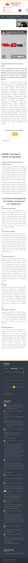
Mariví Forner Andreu (10, 526)
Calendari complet (8, 394)
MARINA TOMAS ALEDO (10, 429)
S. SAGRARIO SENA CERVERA (11, 459)
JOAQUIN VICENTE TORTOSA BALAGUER (13, 500)
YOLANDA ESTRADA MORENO (11, 440)
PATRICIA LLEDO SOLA (10, 474)
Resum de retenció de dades (9, 559)
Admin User (9, 404)
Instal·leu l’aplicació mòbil (9, 561)
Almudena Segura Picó (10, 510)
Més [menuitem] (3, 17)
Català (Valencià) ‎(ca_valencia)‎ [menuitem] (14, 17)
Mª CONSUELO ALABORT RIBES (11, 411)
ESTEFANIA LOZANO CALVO (12, 491)
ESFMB (15, 134)
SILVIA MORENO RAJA (9, 534)
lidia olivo (9, 421)
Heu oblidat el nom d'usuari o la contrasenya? (14, 12)
